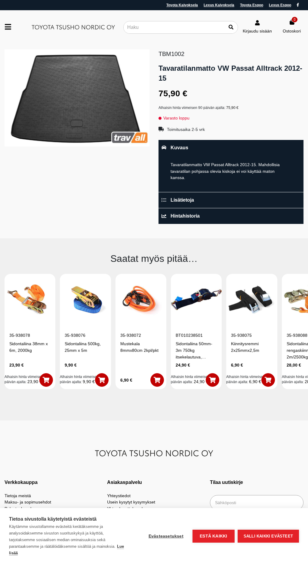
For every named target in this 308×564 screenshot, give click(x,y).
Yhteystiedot (119, 495)
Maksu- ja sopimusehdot (28, 502)
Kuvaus (179, 147)
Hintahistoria (185, 215)
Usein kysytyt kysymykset (131, 502)
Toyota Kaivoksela (182, 5)
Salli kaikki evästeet (268, 536)
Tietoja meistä (18, 495)
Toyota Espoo (251, 5)
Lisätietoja (182, 200)
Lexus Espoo (280, 5)
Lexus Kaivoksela (219, 5)
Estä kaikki (213, 536)
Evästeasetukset (166, 536)
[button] (46, 380)
